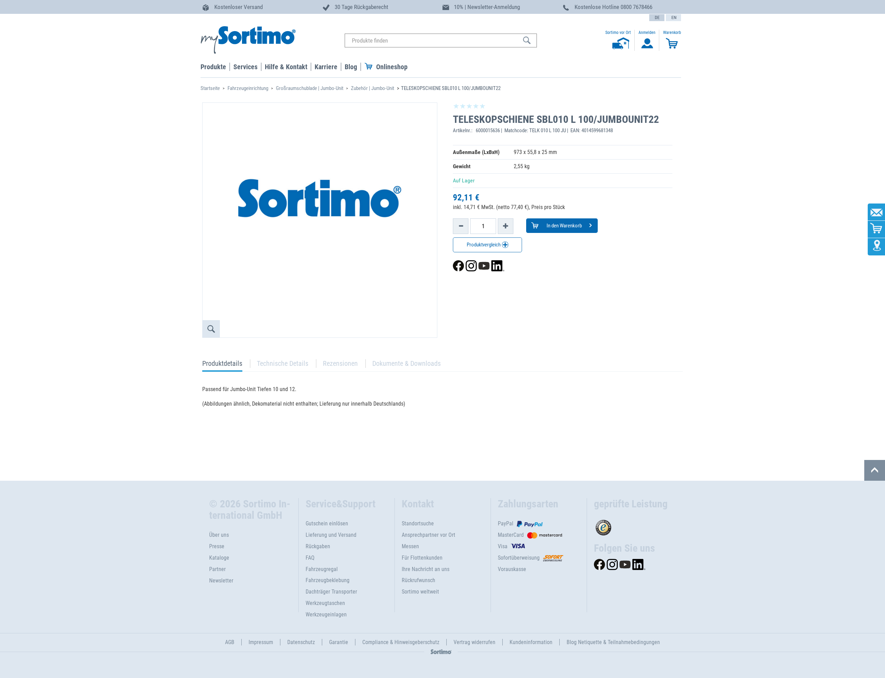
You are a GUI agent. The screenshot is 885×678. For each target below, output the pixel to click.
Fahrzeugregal (322, 569)
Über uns (219, 535)
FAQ (310, 557)
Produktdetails (222, 365)
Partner (217, 569)
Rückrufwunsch (418, 580)
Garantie (338, 642)
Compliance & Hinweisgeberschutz (400, 642)
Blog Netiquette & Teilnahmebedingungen (613, 642)
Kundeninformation (531, 642)
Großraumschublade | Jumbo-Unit (309, 88)
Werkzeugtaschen (325, 603)
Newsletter (221, 580)
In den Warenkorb (564, 226)
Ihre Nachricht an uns (425, 569)
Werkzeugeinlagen (326, 614)
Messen (410, 546)
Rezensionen (340, 363)
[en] (673, 17)
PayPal (505, 523)
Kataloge (219, 557)
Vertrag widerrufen (474, 642)
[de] (656, 17)
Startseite (210, 88)
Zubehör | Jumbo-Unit (372, 88)
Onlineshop (392, 67)
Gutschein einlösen (327, 523)
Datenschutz (301, 642)
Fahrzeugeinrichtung (247, 88)
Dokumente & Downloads (406, 363)
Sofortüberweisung (519, 557)
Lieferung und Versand (331, 535)
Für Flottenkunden (422, 557)
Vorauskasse (512, 569)
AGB (229, 642)
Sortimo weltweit (420, 591)
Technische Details (282, 363)
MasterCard (511, 535)
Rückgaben (318, 546)
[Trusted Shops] (635, 525)
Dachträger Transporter (331, 591)
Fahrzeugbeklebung (328, 580)
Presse (216, 546)
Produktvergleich (484, 245)
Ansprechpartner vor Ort (428, 535)
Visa (502, 546)
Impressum (261, 642)
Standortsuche (418, 523)
